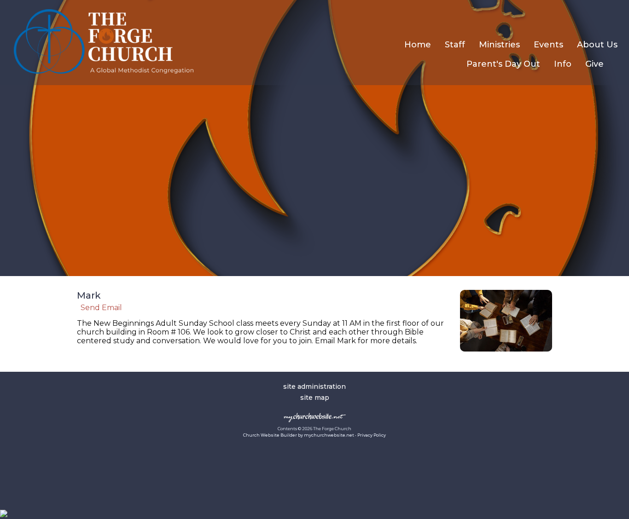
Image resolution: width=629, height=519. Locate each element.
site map (314, 397)
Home (417, 45)
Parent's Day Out (503, 64)
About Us (597, 45)
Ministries (499, 45)
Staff (455, 45)
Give (594, 64)
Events (548, 45)
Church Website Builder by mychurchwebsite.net (298, 435)
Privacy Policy (371, 435)
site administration (314, 386)
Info (562, 64)
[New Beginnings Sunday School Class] (506, 353)
